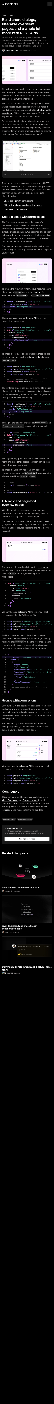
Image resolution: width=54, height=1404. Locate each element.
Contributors (10, 791)
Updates (12, 15)
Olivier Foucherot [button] (12, 50)
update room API (29, 318)
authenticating (34, 292)
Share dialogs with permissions (18, 201)
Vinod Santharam (10, 800)
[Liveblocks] (10, 4)
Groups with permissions (15, 209)
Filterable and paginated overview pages (23, 205)
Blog (4, 15)
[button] (3, 50)
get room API (33, 357)
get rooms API (24, 612)
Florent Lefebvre (30, 800)
